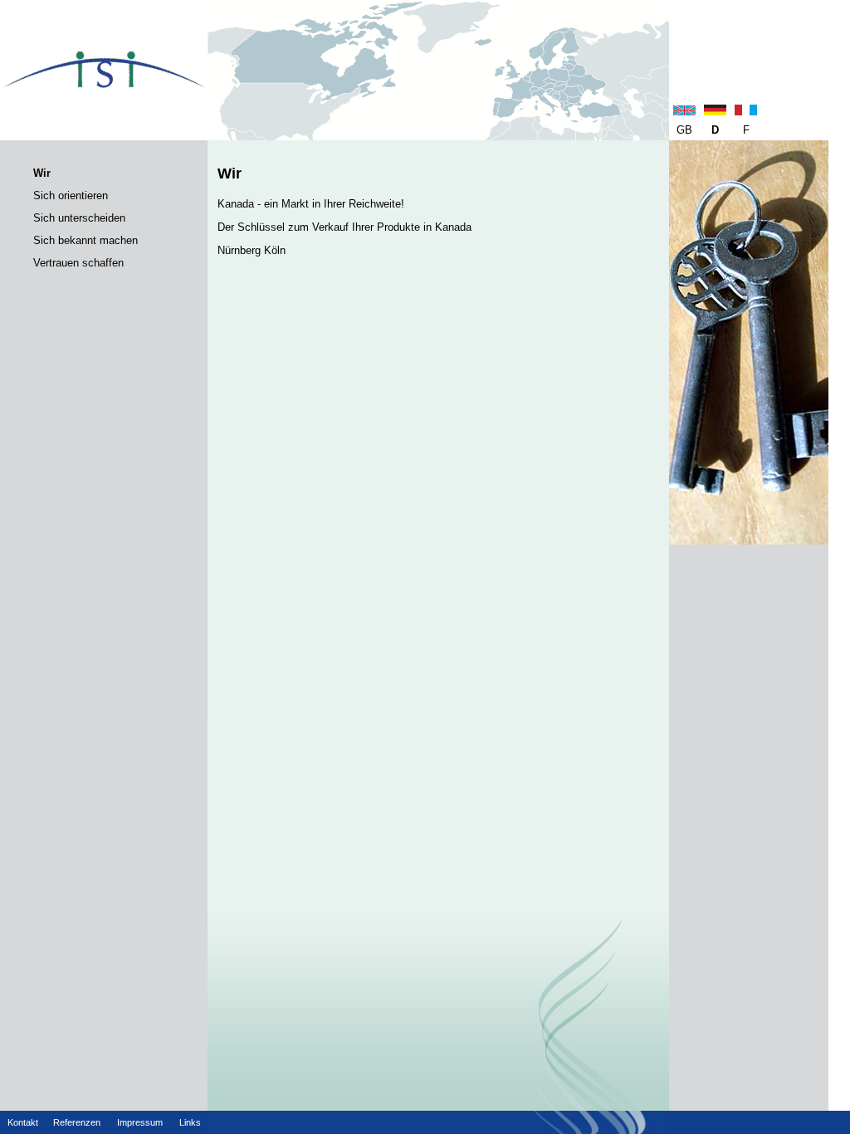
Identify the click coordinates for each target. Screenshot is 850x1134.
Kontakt (22, 1122)
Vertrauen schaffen (78, 263)
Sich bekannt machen (85, 240)
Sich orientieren (70, 195)
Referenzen (76, 1122)
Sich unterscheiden (79, 218)
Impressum (140, 1122)
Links (190, 1122)
